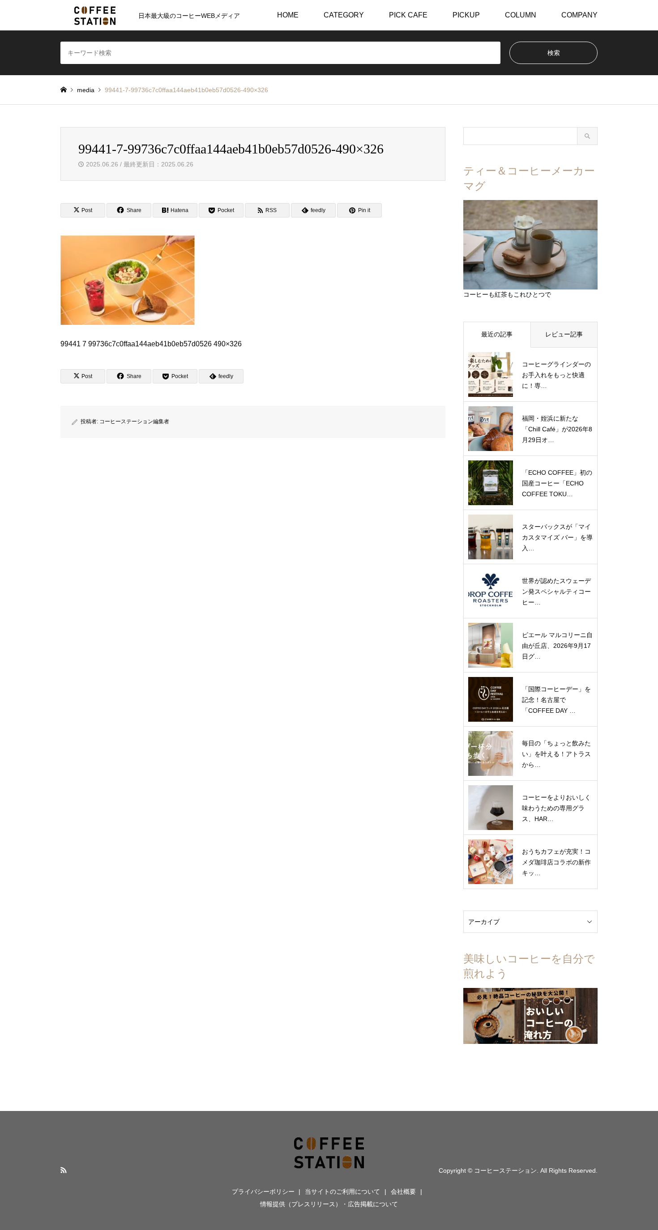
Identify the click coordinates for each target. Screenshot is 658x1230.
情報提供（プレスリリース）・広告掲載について (329, 1204)
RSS (63, 1170)
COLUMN (520, 15)
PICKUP (466, 15)
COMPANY (579, 15)
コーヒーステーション (505, 1170)
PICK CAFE (408, 15)
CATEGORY (344, 15)
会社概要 (403, 1191)
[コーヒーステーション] (329, 1170)
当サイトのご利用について (342, 1191)
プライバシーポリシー (263, 1191)
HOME (288, 15)
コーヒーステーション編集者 (134, 421)
